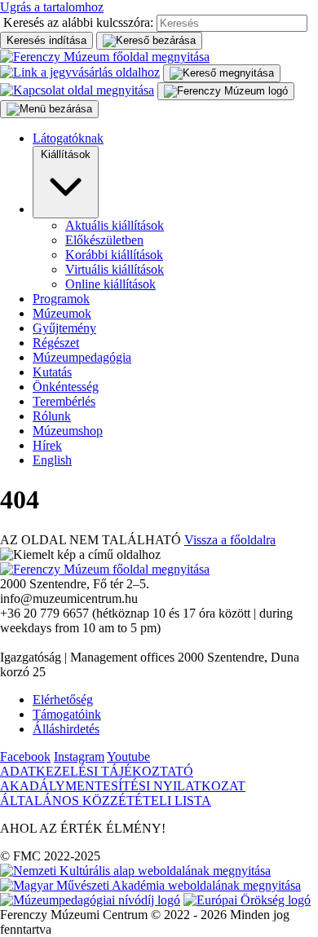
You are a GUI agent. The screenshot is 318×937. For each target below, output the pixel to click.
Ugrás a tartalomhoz (52, 7)
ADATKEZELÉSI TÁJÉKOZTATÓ (96, 771)
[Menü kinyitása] (225, 91)
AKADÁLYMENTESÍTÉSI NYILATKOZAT (122, 786)
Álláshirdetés (66, 729)
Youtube (128, 756)
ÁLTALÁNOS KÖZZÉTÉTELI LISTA (105, 800)
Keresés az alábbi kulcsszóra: (78, 22)
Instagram (79, 756)
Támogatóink (67, 714)
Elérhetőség (63, 699)
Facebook (25, 756)
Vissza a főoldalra (230, 540)
